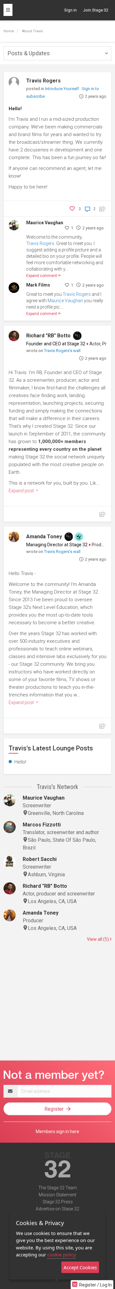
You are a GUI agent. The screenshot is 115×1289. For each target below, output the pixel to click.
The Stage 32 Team (57, 1187)
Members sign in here (57, 1131)
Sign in (70, 10)
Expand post (22, 490)
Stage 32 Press (57, 1201)
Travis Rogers (43, 81)
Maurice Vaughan (44, 222)
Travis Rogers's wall (62, 350)
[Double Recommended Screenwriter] (79, 537)
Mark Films (38, 285)
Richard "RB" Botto (48, 336)
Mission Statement (57, 1194)
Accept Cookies (80, 1267)
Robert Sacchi (40, 859)
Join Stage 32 (95, 10)
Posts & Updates (29, 53)
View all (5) (98, 939)
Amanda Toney (44, 536)
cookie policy (61, 1254)
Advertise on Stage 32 (57, 1208)
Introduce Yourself (62, 88)
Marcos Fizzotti (42, 825)
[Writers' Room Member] (77, 336)
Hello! (15, 108)
